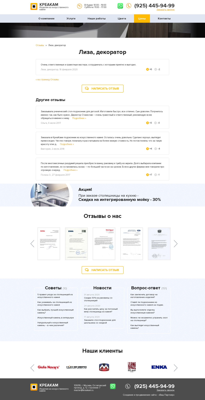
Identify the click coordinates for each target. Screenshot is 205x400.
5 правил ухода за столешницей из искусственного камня (55, 295)
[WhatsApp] (120, 6)
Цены (142, 18)
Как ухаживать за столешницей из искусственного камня (55, 303)
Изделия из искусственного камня (54, 7)
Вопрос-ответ (145, 288)
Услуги (71, 18)
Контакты (164, 18)
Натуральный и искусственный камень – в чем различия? (53, 324)
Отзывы (40, 45)
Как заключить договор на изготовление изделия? (144, 295)
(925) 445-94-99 (154, 5)
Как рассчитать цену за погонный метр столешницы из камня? (101, 310)
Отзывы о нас (102, 216)
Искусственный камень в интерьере (56, 317)
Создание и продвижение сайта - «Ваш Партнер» (149, 395)
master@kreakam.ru (83, 390)
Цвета (122, 18)
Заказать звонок (166, 9)
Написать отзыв (105, 88)
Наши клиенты (102, 350)
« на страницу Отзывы (47, 79)
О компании (46, 18)
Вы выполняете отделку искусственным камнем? (143, 311)
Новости (102, 288)
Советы (53, 288)
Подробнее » (79, 118)
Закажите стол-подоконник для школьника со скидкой (100, 321)
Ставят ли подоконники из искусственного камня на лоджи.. (147, 303)
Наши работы (97, 18)
